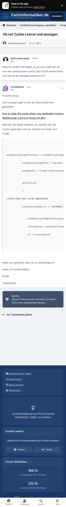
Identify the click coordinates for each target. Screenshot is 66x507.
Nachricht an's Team (20, 373)
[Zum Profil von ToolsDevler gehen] (5, 88)
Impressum (14, 390)
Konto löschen (16, 384)
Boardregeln (15, 379)
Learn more (6, 5)
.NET (38, 43)
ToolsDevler (17, 87)
